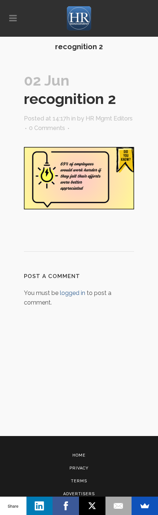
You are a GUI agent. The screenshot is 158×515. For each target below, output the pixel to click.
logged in (72, 292)
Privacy (79, 468)
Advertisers (79, 493)
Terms (79, 481)
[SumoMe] (145, 506)
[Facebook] (66, 506)
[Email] (118, 506)
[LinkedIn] (39, 506)
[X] (92, 506)
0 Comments (47, 128)
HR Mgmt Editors (109, 118)
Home (79, 455)
